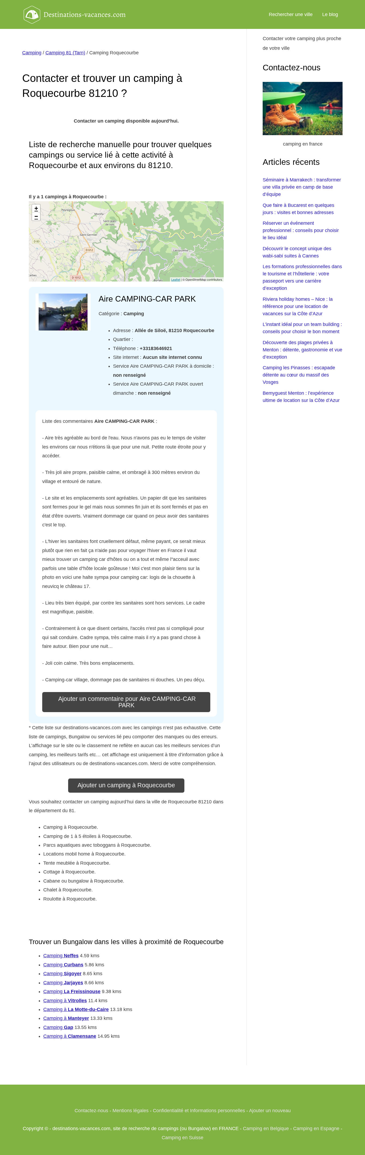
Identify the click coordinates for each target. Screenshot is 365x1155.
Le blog (330, 14)
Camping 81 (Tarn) (65, 52)
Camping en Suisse (182, 1137)
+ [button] (36, 208)
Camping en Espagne (316, 1128)
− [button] (36, 216)
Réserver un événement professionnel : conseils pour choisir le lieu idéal (301, 230)
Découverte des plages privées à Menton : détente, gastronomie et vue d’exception (302, 350)
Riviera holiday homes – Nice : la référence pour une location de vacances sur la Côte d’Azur (298, 306)
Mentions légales (130, 1110)
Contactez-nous (91, 1110)
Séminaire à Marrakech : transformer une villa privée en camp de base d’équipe (302, 187)
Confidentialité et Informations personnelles (199, 1110)
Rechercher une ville (291, 14)
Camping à (65, 1000)
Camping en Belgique (266, 1128)
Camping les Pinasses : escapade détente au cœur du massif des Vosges (299, 375)
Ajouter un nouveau (270, 1110)
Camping (31, 52)
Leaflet (175, 279)
